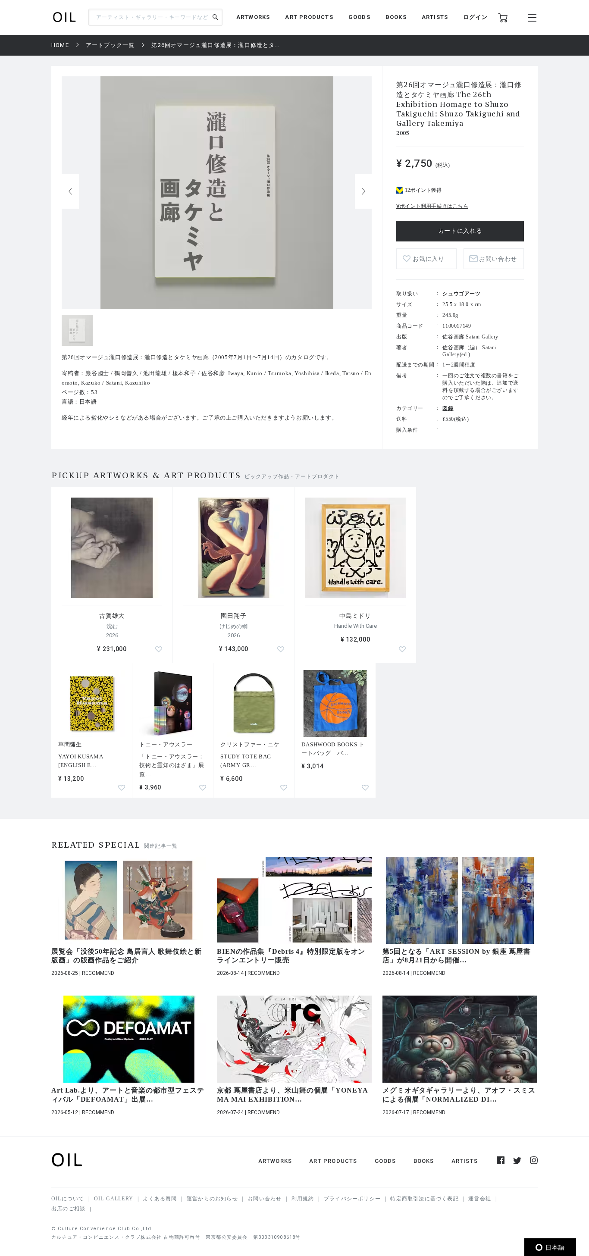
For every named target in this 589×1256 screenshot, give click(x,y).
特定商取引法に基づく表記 (424, 1199)
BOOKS (396, 17)
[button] (363, 191)
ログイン (475, 17)
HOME (60, 45)
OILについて (67, 1199)
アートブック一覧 (110, 45)
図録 (447, 408)
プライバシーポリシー (352, 1199)
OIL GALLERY (113, 1199)
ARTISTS (435, 17)
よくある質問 (160, 1199)
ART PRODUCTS (309, 17)
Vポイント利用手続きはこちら (432, 206)
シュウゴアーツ (461, 294)
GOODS (359, 17)
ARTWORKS (253, 17)
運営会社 (479, 1199)
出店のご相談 (68, 1209)
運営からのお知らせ (212, 1199)
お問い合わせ (265, 1199)
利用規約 (302, 1199)
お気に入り (429, 259)
